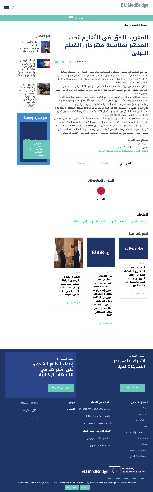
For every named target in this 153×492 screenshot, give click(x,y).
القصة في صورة (138, 450)
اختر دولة (79, 18)
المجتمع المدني (98, 221)
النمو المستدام (80, 221)
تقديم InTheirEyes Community (94, 409)
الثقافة (123, 221)
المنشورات (141, 420)
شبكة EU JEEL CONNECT (97, 423)
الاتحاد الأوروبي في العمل (97, 431)
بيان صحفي (142, 144)
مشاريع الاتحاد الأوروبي (98, 438)
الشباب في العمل (101, 402)
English (105, 163)
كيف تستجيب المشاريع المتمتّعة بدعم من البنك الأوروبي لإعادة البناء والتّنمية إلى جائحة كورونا (134, 276)
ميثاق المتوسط (30, 410)
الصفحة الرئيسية (140, 25)
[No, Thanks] (149, 485)
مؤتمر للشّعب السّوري (99, 445)
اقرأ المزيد (140, 293)
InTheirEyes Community (98, 416)
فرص (72, 402)
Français (81, 163)
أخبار (126, 25)
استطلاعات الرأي (138, 456)
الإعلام (144, 221)
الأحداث (143, 414)
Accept (85, 487)
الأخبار (144, 408)
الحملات (71, 409)
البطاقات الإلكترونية (136, 432)
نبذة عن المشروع (29, 403)
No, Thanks (71, 487)
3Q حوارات (143, 438)
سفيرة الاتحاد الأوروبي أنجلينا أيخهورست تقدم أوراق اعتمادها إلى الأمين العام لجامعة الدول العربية (68, 285)
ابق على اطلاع (62, 388)
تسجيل (134, 388)
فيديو (144, 444)
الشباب (113, 221)
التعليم (134, 221)
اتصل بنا (34, 417)
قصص (145, 426)
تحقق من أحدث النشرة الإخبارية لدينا (38, 149)
